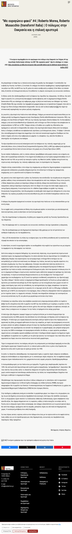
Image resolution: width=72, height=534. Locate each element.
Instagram (64, 482)
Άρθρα (35, 37)
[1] (57, 107)
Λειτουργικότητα (17, 527)
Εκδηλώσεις (44, 473)
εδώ (59, 524)
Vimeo (63, 494)
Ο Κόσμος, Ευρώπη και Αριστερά (24, 475)
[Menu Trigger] (69, 2)
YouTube (63, 490)
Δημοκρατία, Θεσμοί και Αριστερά (25, 510)
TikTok (63, 486)
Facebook (64, 475)
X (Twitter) (64, 479)
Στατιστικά (27, 527)
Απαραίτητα (6, 527)
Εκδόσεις (43, 477)
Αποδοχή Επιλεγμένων (20, 531)
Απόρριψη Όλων (7, 531)
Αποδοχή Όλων (33, 531)
